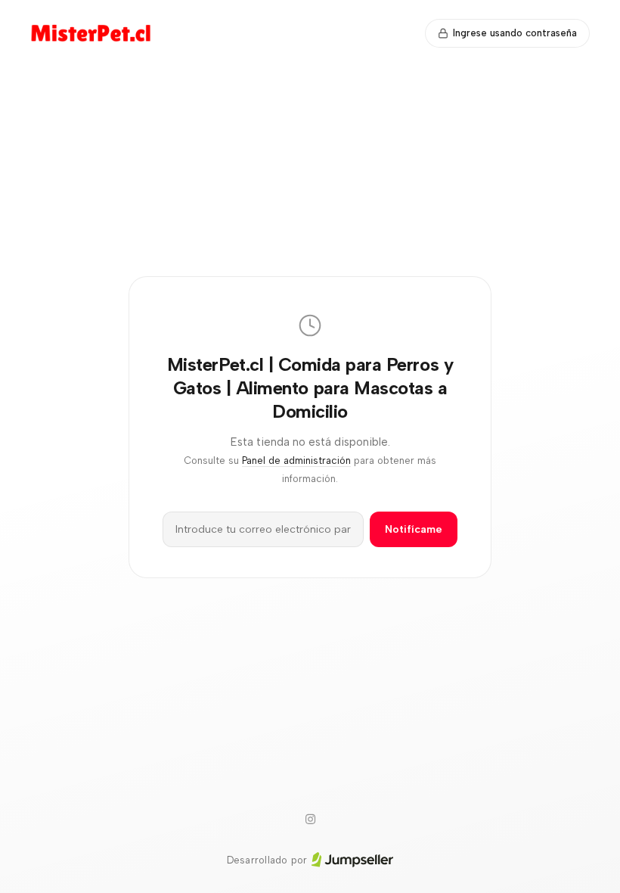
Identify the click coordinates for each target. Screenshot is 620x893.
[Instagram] (310, 819)
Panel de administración (296, 460)
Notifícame (413, 529)
